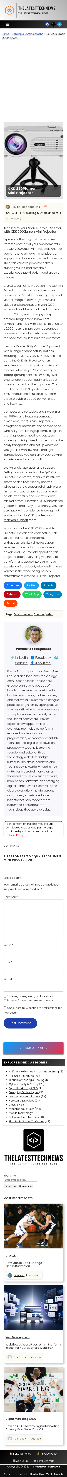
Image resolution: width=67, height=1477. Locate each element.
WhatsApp (32, 594)
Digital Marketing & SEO (23, 1088)
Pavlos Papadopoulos (26, 207)
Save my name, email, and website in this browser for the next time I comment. (33, 998)
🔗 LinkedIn (19, 657)
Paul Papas (20, 1357)
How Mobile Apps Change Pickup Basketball (24, 1264)
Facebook (12, 585)
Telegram (52, 594)
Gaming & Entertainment (27, 34)
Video (49, 614)
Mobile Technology (21, 1113)
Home (5, 34)
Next (40, 1048)
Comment (11, 897)
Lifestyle (14, 1105)
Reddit (10, 603)
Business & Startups (21, 1076)
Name (8, 945)
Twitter (31, 585)
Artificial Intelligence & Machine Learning (34, 1071)
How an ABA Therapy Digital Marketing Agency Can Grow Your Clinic (32, 1428)
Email (8, 962)
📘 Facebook (41, 657)
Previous (29, 1048)
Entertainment (23, 614)
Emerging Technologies (24, 1092)
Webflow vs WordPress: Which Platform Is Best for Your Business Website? (33, 1346)
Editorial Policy (15, 835)
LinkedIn (48, 585)
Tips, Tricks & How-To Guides (26, 1121)
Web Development (18, 1337)
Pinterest (12, 594)
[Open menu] (7, 24)
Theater (39, 614)
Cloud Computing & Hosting (26, 1080)
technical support (16, 520)
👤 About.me (40, 663)
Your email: (11, 1175)
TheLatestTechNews (46, 1466)
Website (9, 979)
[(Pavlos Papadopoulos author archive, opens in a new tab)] (33, 642)
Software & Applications (24, 1117)
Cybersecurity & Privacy (24, 1084)
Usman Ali (19, 1275)
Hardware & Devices (21, 1100)
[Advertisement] (33, 79)
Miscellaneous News (21, 1109)
